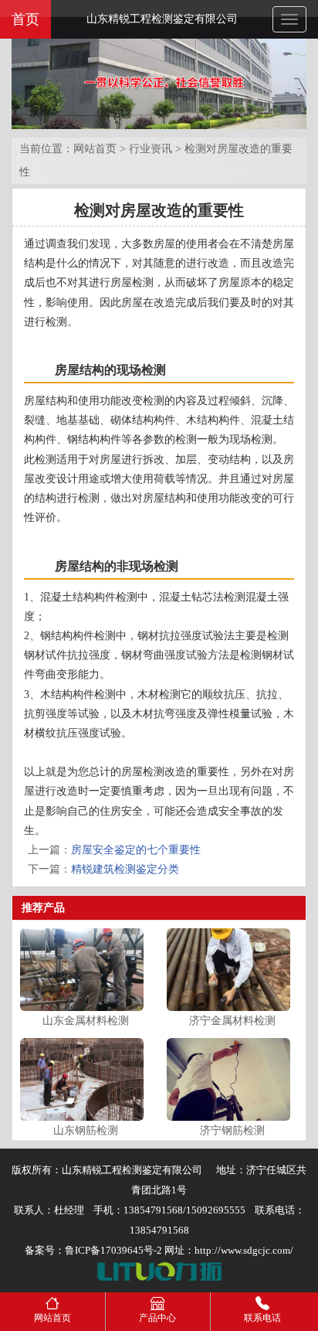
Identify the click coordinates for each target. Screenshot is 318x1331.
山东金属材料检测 (85, 1020)
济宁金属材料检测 (232, 1020)
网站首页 (95, 149)
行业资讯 (150, 149)
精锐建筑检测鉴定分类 (125, 869)
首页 (25, 19)
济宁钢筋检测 (232, 1130)
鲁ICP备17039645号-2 (113, 1250)
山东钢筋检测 (85, 1130)
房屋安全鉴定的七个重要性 (136, 850)
